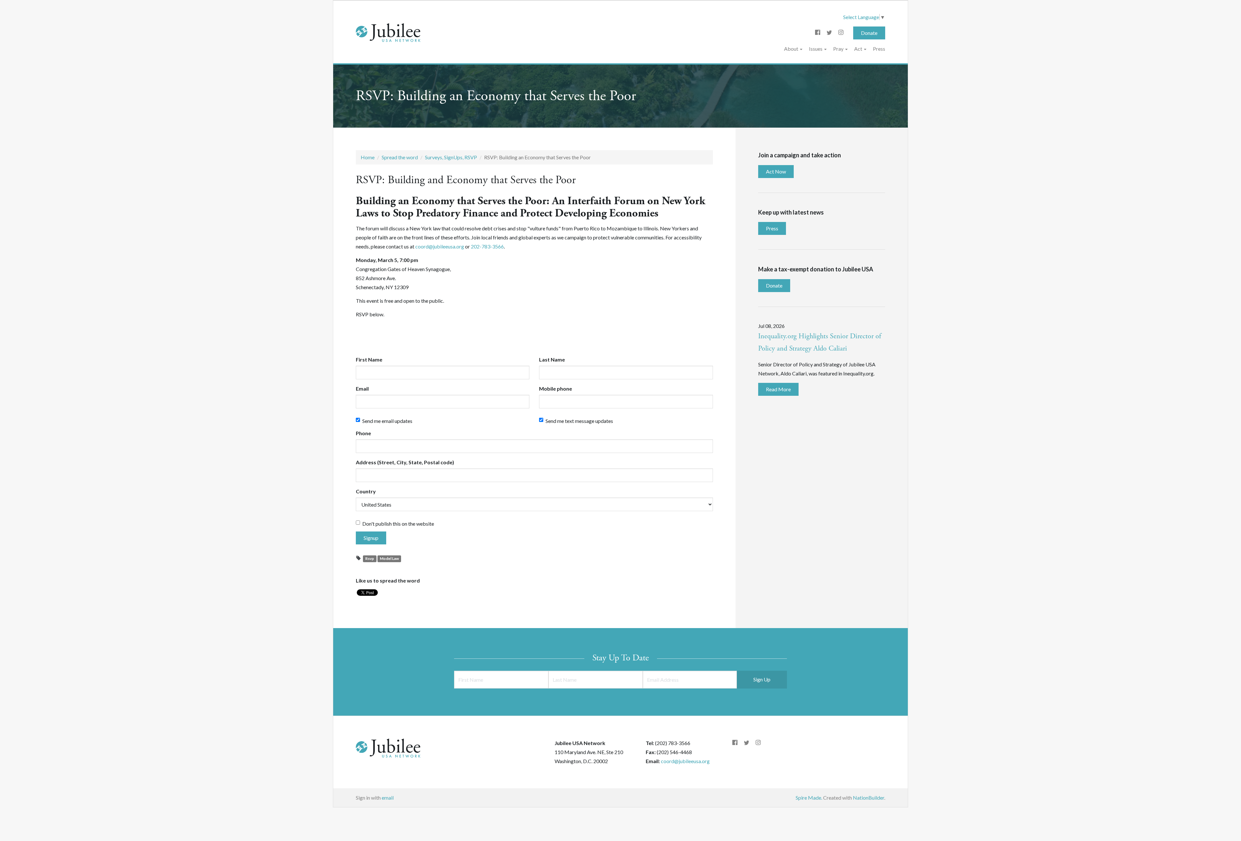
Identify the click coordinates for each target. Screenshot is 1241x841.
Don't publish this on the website (398, 523)
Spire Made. (809, 797)
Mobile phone (555, 388)
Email (362, 388)
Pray (838, 49)
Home (368, 157)
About (791, 49)
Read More (778, 389)
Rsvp (369, 558)
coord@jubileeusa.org (685, 761)
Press (879, 49)
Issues (816, 49)
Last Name (552, 359)
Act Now (776, 171)
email (388, 797)
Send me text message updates (579, 421)
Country (366, 491)
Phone (363, 433)
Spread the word (400, 157)
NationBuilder (868, 797)
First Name (369, 359)
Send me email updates (387, 421)
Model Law (389, 558)
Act (858, 49)
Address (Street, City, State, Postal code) (405, 462)
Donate (869, 33)
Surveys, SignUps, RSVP (451, 157)
